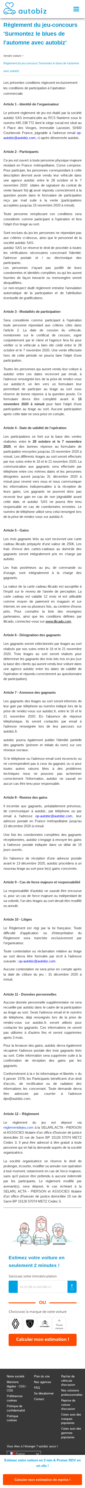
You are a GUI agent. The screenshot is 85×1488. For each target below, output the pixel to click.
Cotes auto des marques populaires (71, 1419)
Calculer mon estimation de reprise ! (42, 1479)
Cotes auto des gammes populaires (71, 1433)
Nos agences (42, 1382)
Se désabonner (44, 1393)
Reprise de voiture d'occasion (68, 1405)
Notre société (15, 1376)
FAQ (37, 1387)
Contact (39, 1399)
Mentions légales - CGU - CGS (17, 1386)
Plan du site (42, 1376)
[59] (44, 1324)
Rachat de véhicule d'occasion (68, 1380)
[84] (15, 1324)
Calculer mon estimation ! (42, 1339)
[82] (30, 1324)
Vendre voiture (12, 55)
